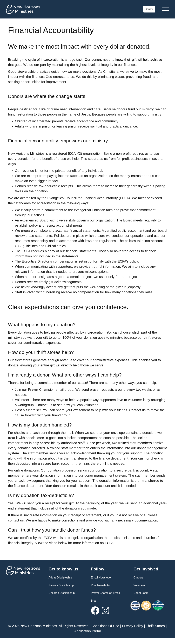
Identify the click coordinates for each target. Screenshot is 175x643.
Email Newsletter (101, 577)
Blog (94, 600)
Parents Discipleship (61, 585)
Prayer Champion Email (105, 592)
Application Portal (87, 631)
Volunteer (139, 585)
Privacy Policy (132, 626)
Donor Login (141, 592)
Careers (138, 577)
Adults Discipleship (60, 577)
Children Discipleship (62, 592)
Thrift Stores (155, 626)
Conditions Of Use (105, 626)
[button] (95, 610)
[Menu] (165, 9)
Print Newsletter (100, 585)
